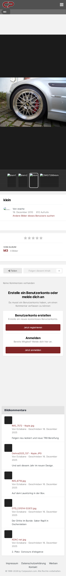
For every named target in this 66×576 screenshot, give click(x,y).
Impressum (12, 563)
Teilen (13, 270)
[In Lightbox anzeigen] (33, 102)
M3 (5, 250)
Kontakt (33, 567)
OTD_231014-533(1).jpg (24, 508)
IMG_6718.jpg (19, 480)
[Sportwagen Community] (8, 4)
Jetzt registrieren (33, 327)
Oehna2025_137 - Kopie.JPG (27, 453)
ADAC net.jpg (19, 539)
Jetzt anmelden (33, 350)
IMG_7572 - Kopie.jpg (23, 425)
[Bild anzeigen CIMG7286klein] (49, 180)
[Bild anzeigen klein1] (11, 180)
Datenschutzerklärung (33, 563)
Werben (53, 563)
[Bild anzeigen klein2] (22, 180)
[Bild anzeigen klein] (34, 180)
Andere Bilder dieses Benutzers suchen (34, 215)
